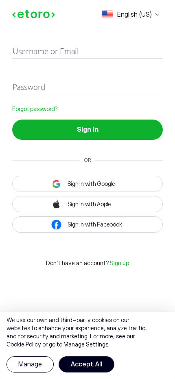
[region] (87, 345)
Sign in (87, 129)
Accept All (86, 364)
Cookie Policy (24, 344)
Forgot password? (34, 109)
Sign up (119, 263)
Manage (30, 364)
